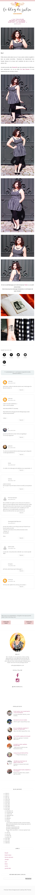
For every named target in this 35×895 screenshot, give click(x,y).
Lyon (6, 861)
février (8, 835)
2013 (6, 809)
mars (7, 834)
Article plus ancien (29, 622)
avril (7, 832)
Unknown (10, 381)
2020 (6, 799)
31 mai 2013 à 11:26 (11, 548)
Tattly (26, 285)
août (7, 816)
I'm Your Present (24, 69)
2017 (6, 803)
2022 (6, 796)
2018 (6, 802)
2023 (6, 795)
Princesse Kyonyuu (12, 497)
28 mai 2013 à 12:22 (11, 383)
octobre (8, 814)
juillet (7, 818)
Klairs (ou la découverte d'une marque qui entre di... (18, 824)
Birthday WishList (10, 825)
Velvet (9, 463)
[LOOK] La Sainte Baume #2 (12, 827)
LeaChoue (10, 579)
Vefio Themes (27, 890)
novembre (9, 812)
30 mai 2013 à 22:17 (11, 523)
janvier (8, 837)
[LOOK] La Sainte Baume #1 (12, 828)
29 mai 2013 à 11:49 (11, 480)
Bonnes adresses (9, 857)
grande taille (8, 868)
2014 (6, 808)
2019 (6, 800)
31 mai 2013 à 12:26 (11, 565)
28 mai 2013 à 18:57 (11, 464)
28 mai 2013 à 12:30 (11, 400)
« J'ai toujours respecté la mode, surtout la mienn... (18, 822)
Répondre (21, 389)
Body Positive (8, 855)
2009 (6, 843)
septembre (9, 815)
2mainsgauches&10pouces (14, 521)
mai (7, 821)
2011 (6, 840)
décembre (9, 811)
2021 (6, 798)
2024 (6, 793)
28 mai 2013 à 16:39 (11, 430)
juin (7, 819)
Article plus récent (6, 622)
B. (8, 428)
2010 (6, 841)
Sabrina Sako (11, 546)
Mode (6, 864)
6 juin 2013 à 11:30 (11, 581)
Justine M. (10, 446)
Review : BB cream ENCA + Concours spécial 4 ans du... (18, 830)
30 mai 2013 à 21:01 (11, 499)
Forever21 (14, 67)
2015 (6, 806)
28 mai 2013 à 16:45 (11, 447)
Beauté (6, 853)
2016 (6, 805)
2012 (6, 838)
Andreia (10, 479)
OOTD (6, 866)
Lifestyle (7, 859)
